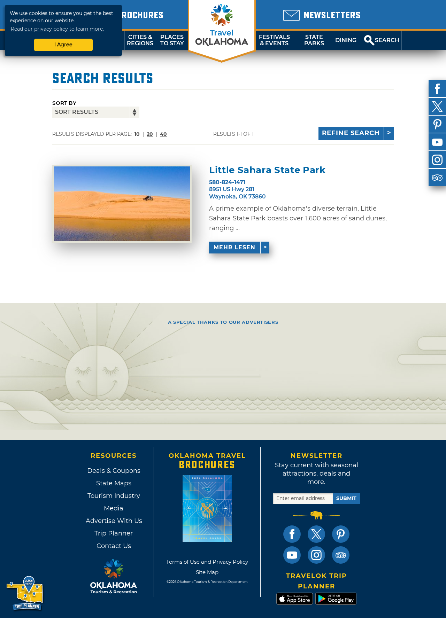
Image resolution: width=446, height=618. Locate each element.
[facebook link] (292, 534)
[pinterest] (437, 124)
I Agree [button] (63, 44)
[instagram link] (316, 555)
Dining (345, 40)
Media (113, 508)
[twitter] (437, 106)
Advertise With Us (113, 521)
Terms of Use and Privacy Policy (207, 561)
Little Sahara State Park (267, 170)
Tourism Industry (113, 496)
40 (163, 134)
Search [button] (387, 40)
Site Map (207, 572)
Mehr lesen (234, 247)
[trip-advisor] (437, 177)
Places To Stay (172, 40)
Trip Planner (113, 533)
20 (150, 134)
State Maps (113, 483)
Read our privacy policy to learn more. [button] (57, 29)
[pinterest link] (340, 534)
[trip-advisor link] (340, 555)
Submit (346, 498)
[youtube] (437, 142)
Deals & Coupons (113, 471)
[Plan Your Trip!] (25, 593)
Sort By (64, 103)
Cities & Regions (140, 40)
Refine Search (351, 133)
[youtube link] (292, 555)
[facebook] (437, 88)
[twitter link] (316, 534)
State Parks (314, 40)
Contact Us (114, 546)
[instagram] (437, 160)
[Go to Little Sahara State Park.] (122, 204)
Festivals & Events (274, 40)
